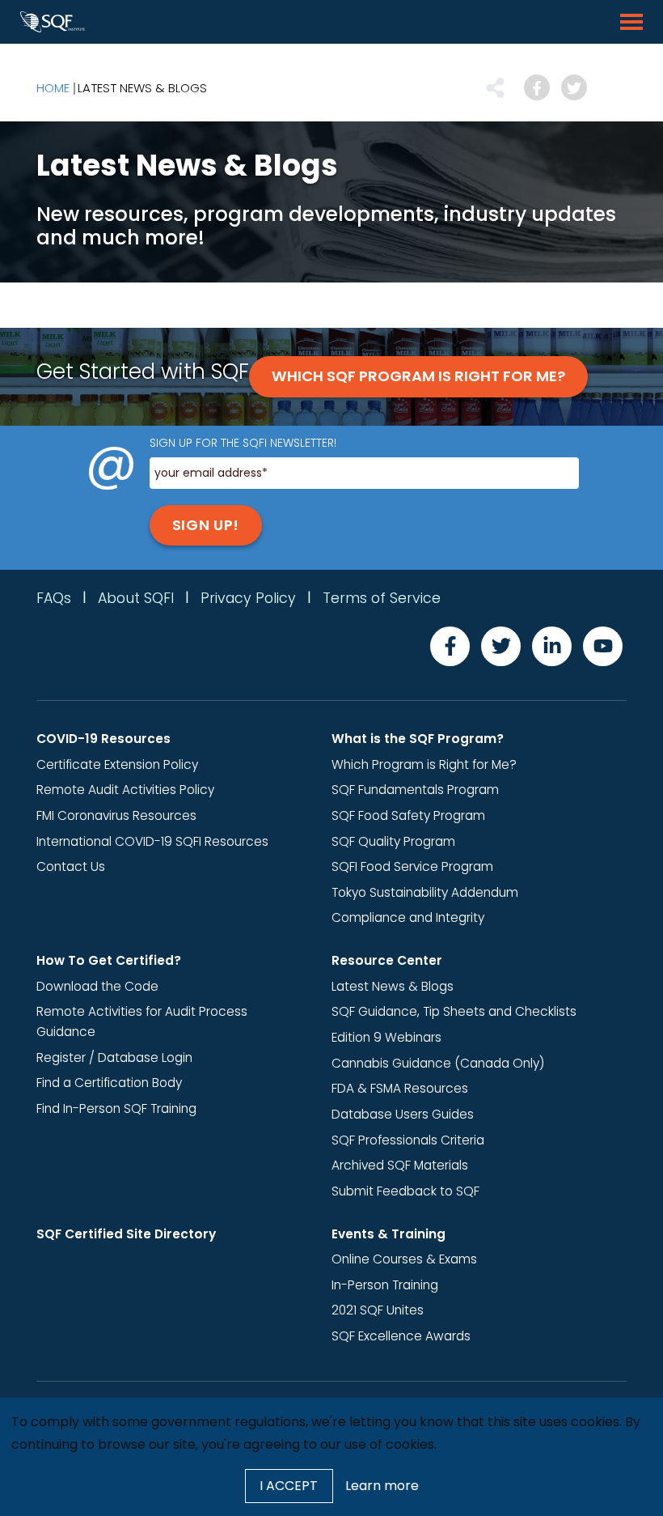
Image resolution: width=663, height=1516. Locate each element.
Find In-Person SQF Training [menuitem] (116, 1108)
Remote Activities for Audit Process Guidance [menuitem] (141, 1021)
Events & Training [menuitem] (389, 1233)
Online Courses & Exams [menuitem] (404, 1259)
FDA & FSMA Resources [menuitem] (400, 1088)
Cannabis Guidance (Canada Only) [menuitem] (438, 1063)
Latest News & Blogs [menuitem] (142, 87)
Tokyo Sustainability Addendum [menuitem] (425, 892)
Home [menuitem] (53, 87)
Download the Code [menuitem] (97, 986)
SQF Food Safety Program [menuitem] (408, 815)
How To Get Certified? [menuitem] (108, 960)
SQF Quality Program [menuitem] (393, 841)
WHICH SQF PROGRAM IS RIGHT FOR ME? (418, 376)
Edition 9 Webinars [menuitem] (386, 1037)
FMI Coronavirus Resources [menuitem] (116, 815)
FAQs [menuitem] (53, 598)
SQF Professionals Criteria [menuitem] (408, 1140)
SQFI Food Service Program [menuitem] (412, 866)
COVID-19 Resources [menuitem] (103, 738)
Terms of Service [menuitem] (382, 598)
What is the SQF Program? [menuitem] (418, 738)
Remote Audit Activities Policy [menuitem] (125, 789)
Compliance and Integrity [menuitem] (408, 917)
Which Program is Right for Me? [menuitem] (424, 764)
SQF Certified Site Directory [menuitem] (126, 1233)
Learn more (382, 1485)
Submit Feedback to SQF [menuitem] (405, 1191)
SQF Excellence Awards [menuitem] (401, 1335)
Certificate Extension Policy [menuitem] (117, 764)
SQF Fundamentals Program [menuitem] (415, 789)
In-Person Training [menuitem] (385, 1284)
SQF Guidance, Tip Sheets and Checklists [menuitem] (454, 1011)
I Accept (289, 1485)
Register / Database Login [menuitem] (114, 1057)
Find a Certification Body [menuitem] (109, 1082)
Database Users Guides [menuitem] (403, 1114)
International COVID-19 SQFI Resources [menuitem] (152, 841)
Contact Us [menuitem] (70, 866)
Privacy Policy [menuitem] (248, 598)
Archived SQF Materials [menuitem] (400, 1165)
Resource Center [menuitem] (387, 960)
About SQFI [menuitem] (136, 598)
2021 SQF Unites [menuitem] (378, 1310)
